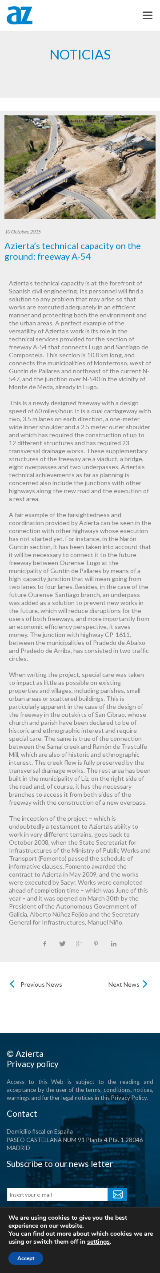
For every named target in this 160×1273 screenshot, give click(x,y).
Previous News (41, 984)
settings (98, 1242)
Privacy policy (33, 1064)
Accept (25, 1258)
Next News (124, 984)
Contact (22, 1113)
